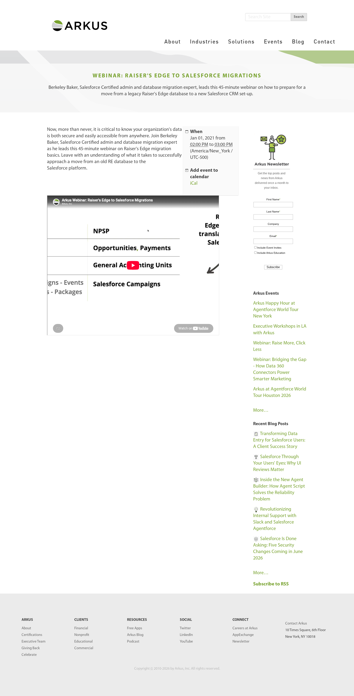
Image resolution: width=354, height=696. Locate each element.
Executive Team (34, 641)
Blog (298, 41)
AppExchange (243, 635)
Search (299, 17)
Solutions (241, 41)
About (172, 41)
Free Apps (134, 628)
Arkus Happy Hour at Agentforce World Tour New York (276, 310)
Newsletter (240, 641)
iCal (193, 183)
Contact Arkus (296, 623)
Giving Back (31, 648)
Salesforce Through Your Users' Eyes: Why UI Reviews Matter (277, 463)
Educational (83, 641)
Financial (81, 628)
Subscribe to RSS (271, 584)
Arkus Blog (135, 635)
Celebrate (29, 655)
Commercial (83, 648)
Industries (204, 41)
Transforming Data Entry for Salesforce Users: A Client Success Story (279, 440)
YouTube (186, 641)
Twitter (185, 628)
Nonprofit (81, 635)
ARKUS (27, 620)
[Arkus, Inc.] (82, 25)
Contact (324, 41)
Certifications (32, 635)
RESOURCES (137, 620)
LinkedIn (186, 635)
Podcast (133, 641)
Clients (81, 620)
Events (273, 41)
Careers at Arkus (245, 628)
